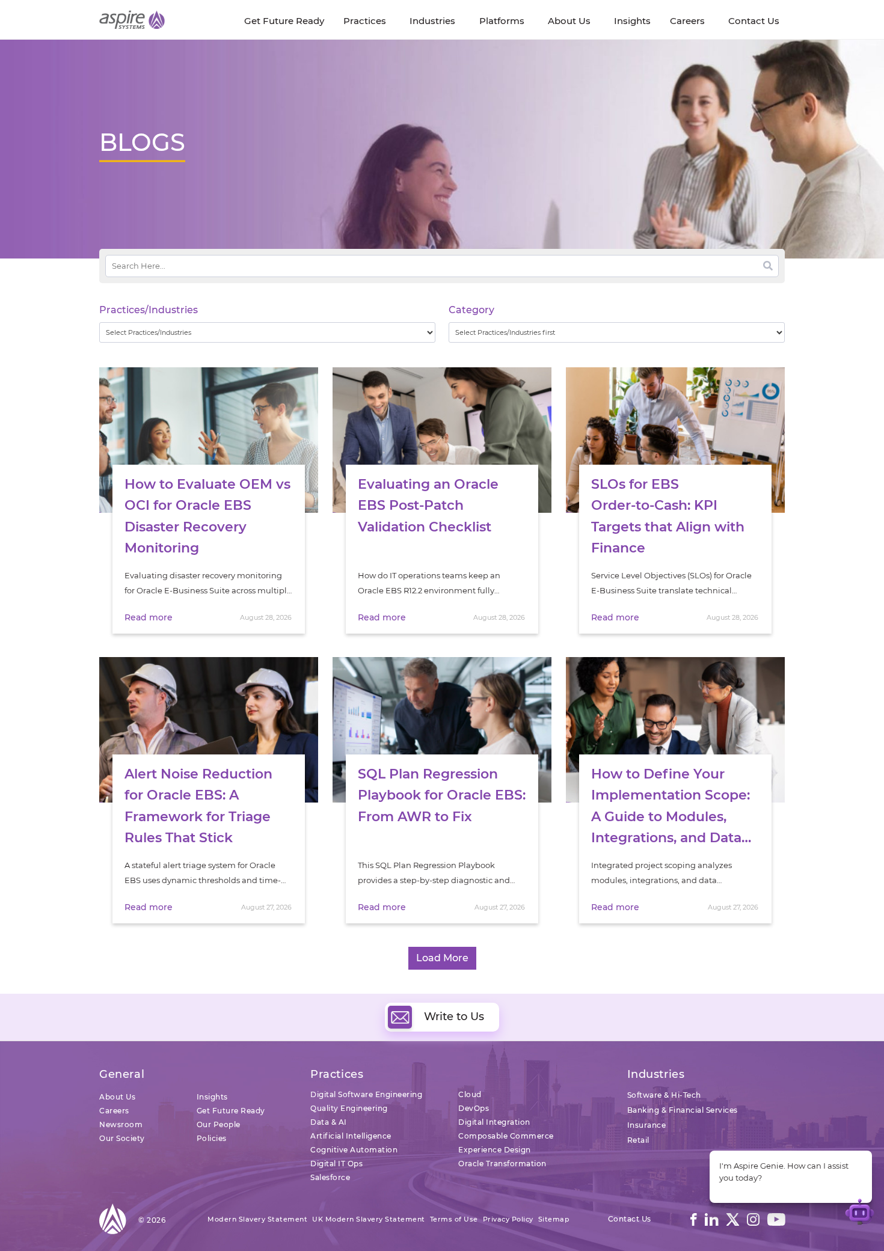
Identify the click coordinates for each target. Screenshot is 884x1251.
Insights (212, 1096)
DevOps (473, 1108)
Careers (114, 1110)
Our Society (122, 1138)
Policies (212, 1138)
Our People (219, 1124)
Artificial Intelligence (350, 1135)
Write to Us (454, 1016)
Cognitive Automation (353, 1149)
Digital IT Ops (336, 1163)
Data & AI (328, 1122)
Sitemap (554, 1219)
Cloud (470, 1094)
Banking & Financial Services (682, 1110)
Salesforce (330, 1177)
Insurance (646, 1125)
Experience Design (494, 1149)
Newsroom (121, 1124)
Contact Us (629, 1218)
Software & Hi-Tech (664, 1095)
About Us (117, 1096)
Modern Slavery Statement (257, 1219)
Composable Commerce (506, 1135)
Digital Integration (494, 1122)
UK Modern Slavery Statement (368, 1219)
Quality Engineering (349, 1108)
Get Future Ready (231, 1110)
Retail (638, 1140)
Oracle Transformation (502, 1163)
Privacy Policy (508, 1219)
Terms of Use (454, 1219)
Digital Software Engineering (366, 1094)
